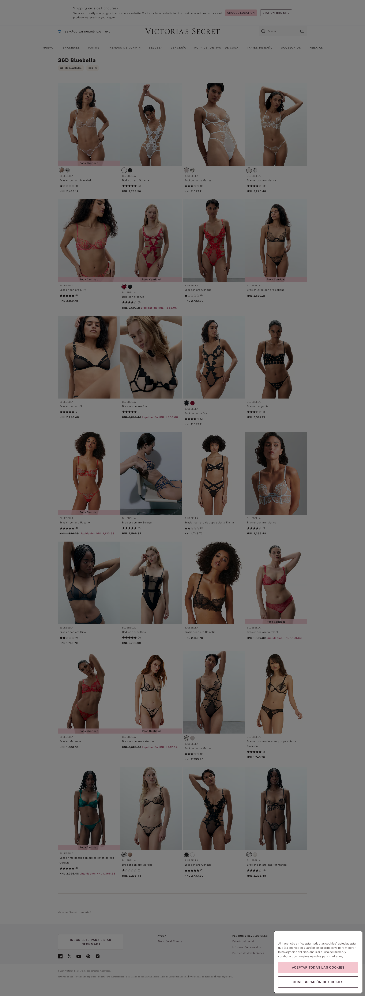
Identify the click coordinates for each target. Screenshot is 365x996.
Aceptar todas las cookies (318, 967)
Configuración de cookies (318, 982)
